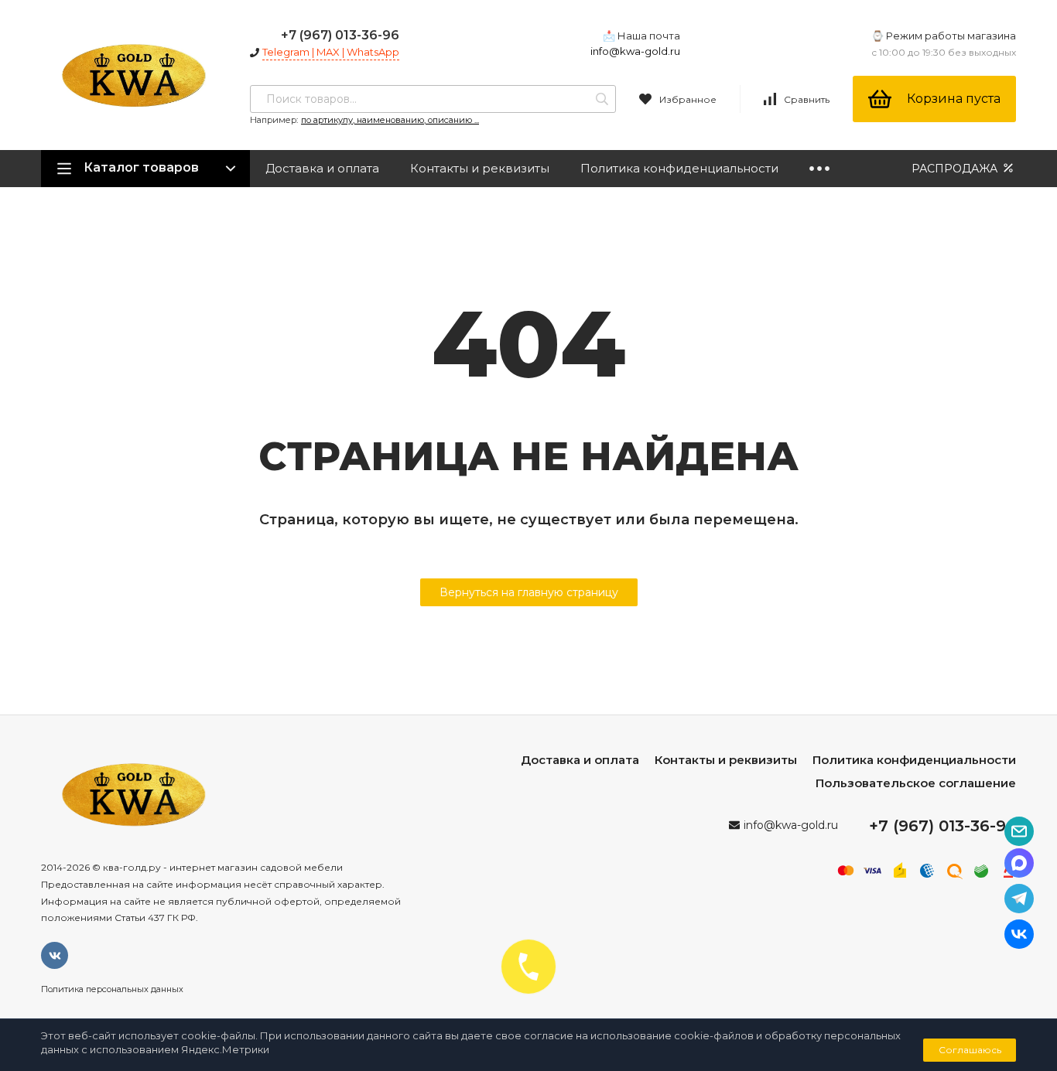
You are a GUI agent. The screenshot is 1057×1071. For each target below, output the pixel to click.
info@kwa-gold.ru (635, 51)
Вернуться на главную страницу (529, 592)
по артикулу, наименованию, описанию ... (390, 119)
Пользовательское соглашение (916, 783)
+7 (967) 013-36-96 (340, 35)
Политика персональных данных (112, 989)
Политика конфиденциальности (679, 168)
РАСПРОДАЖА (956, 169)
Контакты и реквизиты (479, 168)
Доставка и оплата (322, 168)
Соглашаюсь (970, 1050)
